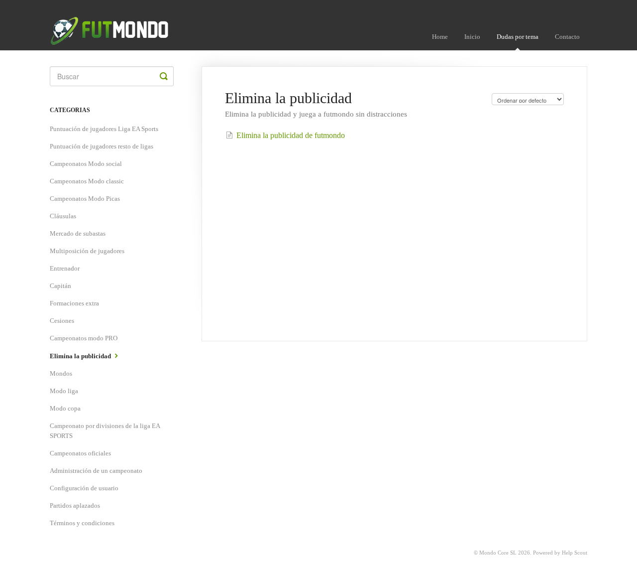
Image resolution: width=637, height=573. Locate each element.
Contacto (567, 36)
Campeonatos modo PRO (83, 338)
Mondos (61, 373)
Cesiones (62, 320)
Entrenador (65, 268)
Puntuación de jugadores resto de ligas (101, 146)
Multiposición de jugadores (87, 251)
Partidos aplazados (75, 505)
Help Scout (574, 553)
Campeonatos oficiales (80, 453)
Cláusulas (63, 216)
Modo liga (64, 391)
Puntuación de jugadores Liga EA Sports (104, 129)
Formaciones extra (74, 303)
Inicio (472, 36)
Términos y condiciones (82, 523)
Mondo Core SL (498, 553)
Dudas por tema (517, 36)
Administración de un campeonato (96, 470)
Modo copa (65, 408)
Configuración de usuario (84, 488)
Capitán (60, 285)
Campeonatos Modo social (86, 163)
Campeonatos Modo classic (87, 181)
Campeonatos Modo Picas (85, 198)
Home (440, 36)
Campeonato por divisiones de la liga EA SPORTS (105, 430)
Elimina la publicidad (81, 356)
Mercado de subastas (78, 233)
